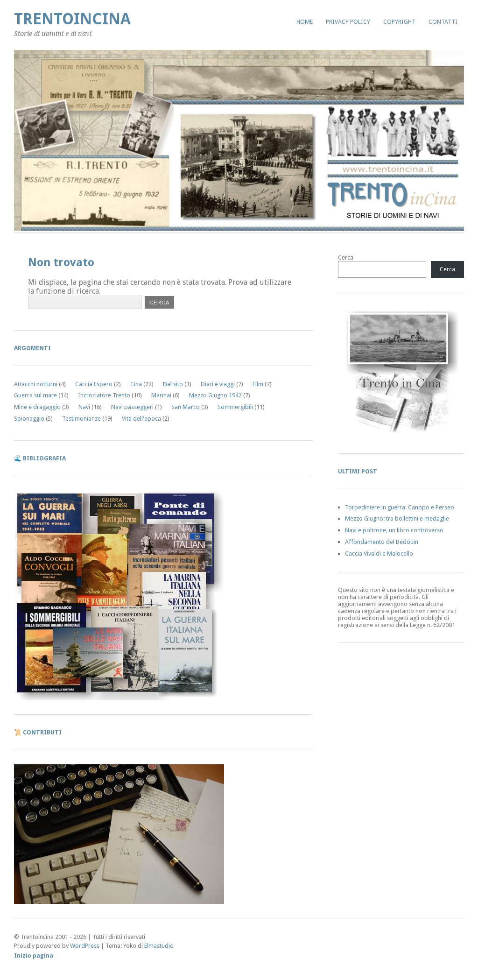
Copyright (399, 21)
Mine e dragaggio (37, 406)
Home (304, 21)
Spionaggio (29, 418)
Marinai (161, 395)
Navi (84, 406)
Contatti (443, 21)
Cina (136, 384)
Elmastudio (159, 945)
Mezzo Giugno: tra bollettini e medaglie (397, 518)
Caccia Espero (93, 384)
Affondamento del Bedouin (381, 541)
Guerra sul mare (35, 395)
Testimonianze (81, 418)
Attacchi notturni (35, 384)
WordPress (84, 945)
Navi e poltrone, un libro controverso (394, 530)
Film (258, 384)
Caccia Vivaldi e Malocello (379, 553)
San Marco (185, 406)
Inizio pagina (33, 955)
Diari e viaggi (218, 384)
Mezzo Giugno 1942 (215, 395)
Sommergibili (235, 406)
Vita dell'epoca (141, 418)
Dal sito (173, 384)
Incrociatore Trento (104, 395)
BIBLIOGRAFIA (44, 458)
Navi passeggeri (132, 406)
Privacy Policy (348, 21)
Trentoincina (72, 19)
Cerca (345, 257)
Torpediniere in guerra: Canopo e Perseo (399, 507)
